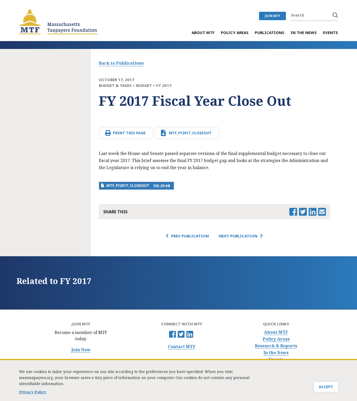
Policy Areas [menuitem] (235, 33)
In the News (276, 352)
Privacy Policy (32, 391)
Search (335, 15)
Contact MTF (181, 346)
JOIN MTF (272, 16)
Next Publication (238, 235)
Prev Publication (190, 235)
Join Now (81, 350)
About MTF (276, 332)
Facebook (172, 334)
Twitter (181, 334)
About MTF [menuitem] (203, 33)
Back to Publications (121, 63)
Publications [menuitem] (269, 33)
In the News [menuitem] (304, 33)
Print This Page (129, 132)
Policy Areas (276, 339)
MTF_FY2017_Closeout (190, 132)
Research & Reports (276, 346)
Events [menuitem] (330, 33)
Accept (326, 386)
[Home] (58, 21)
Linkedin (189, 334)
